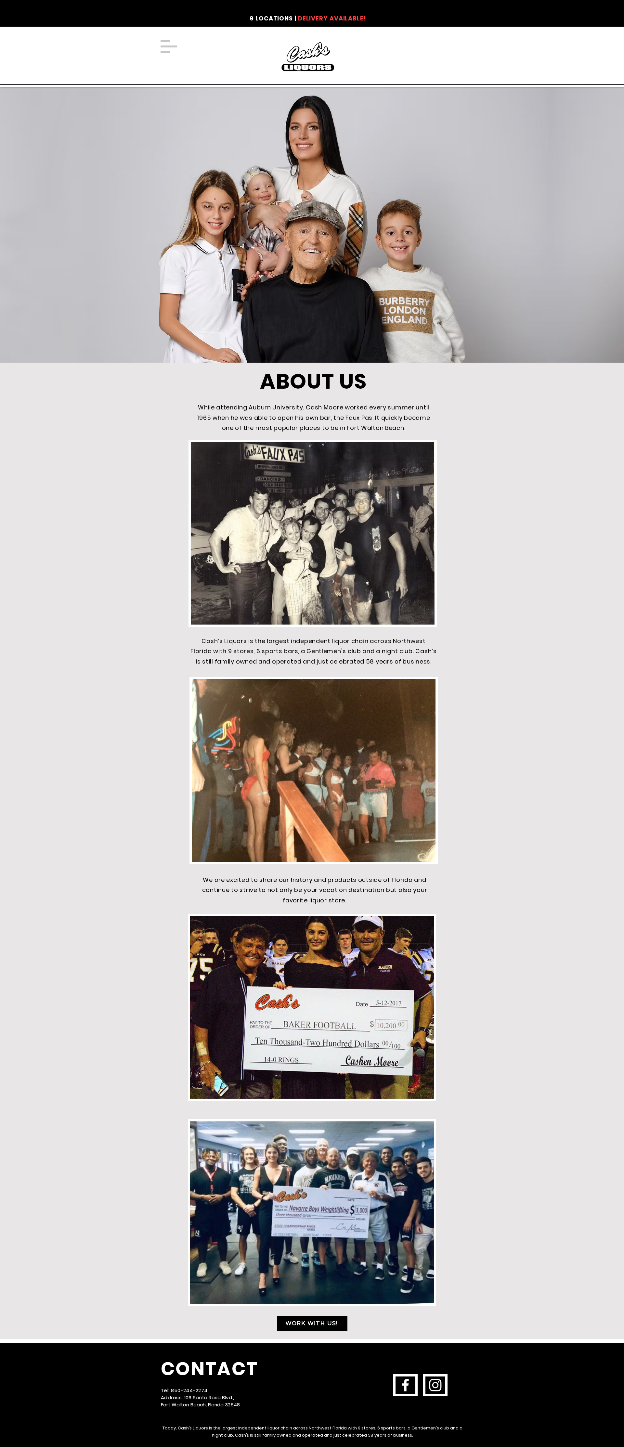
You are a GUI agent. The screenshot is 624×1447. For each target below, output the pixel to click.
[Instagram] (435, 1385)
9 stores (366, 1428)
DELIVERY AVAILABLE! (332, 18)
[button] (169, 46)
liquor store (327, 900)
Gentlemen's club (333, 651)
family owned (277, 1435)
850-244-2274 (189, 1390)
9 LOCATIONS (271, 18)
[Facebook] (405, 1385)
